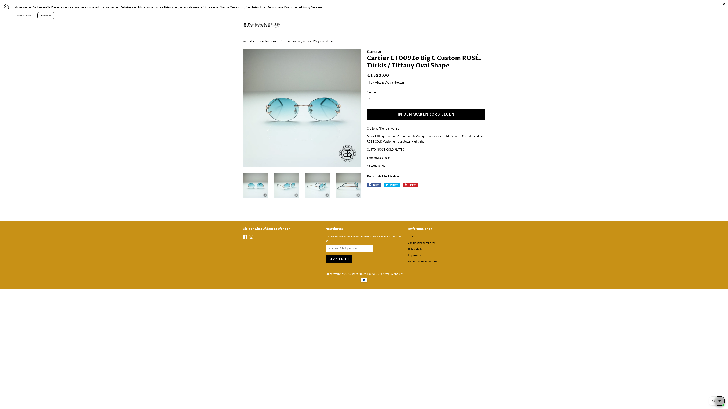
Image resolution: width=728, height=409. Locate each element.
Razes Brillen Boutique (364, 274)
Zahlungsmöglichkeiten (421, 242)
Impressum (414, 255)
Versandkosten (395, 82)
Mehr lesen (317, 7)
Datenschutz (415, 249)
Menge (371, 92)
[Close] (724, 4)
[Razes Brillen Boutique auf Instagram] (251, 237)
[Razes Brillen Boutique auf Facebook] (245, 237)
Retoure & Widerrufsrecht (423, 261)
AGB (410, 236)
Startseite (248, 41)
